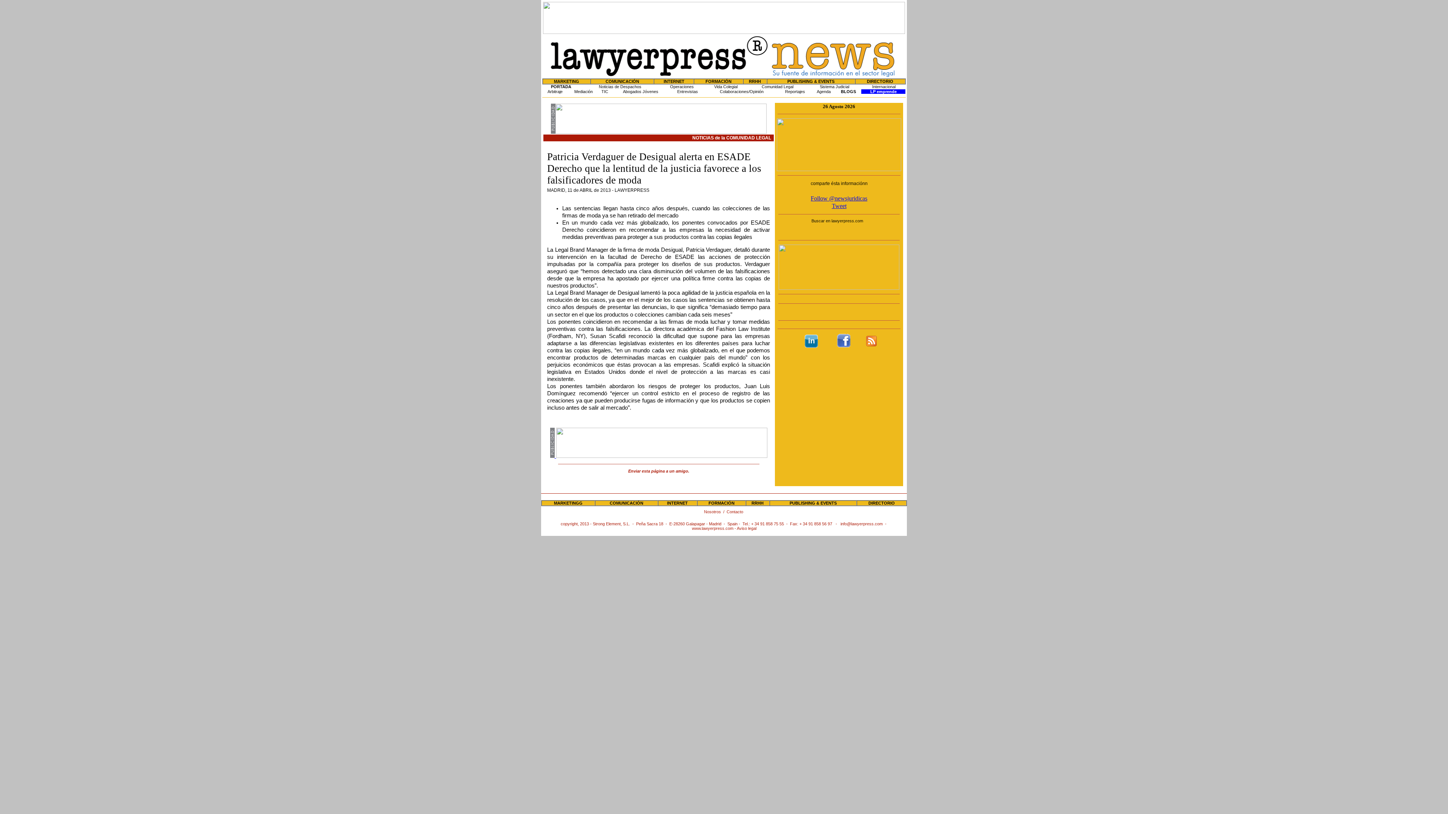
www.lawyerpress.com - (714, 528)
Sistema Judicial (834, 86)
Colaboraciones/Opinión (742, 91)
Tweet (839, 206)
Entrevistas (687, 91)
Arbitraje (555, 91)
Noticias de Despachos (620, 86)
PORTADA (561, 86)
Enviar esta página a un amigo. (658, 471)
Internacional (884, 86)
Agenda (824, 91)
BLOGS (848, 91)
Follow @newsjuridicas (839, 198)
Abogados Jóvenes (640, 91)
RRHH (755, 81)
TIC (604, 91)
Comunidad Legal (777, 86)
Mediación (583, 91)
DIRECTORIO (880, 81)
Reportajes (795, 91)
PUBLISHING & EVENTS (810, 81)
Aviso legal (746, 528)
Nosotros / (715, 512)
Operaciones (682, 86)
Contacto (735, 512)
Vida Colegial (726, 86)
